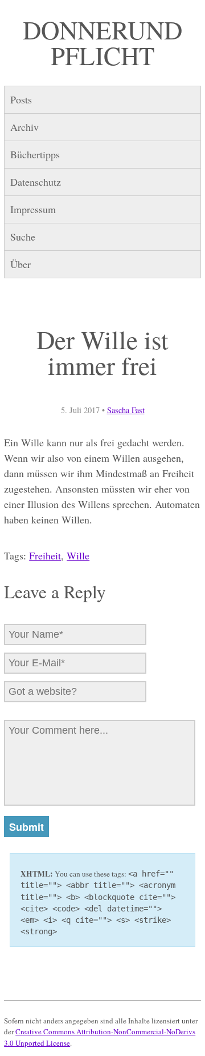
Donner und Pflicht (102, 43)
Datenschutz (35, 182)
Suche (22, 236)
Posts (21, 99)
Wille (78, 555)
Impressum (33, 209)
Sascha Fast (126, 410)
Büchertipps (35, 154)
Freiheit (45, 555)
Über (20, 264)
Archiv (24, 127)
